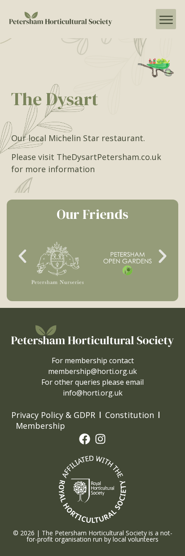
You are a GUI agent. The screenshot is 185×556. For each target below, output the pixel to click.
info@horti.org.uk (93, 393)
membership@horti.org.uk (92, 371)
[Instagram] (100, 439)
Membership (40, 425)
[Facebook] (84, 439)
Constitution (129, 414)
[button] (166, 19)
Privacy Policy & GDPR (53, 414)
